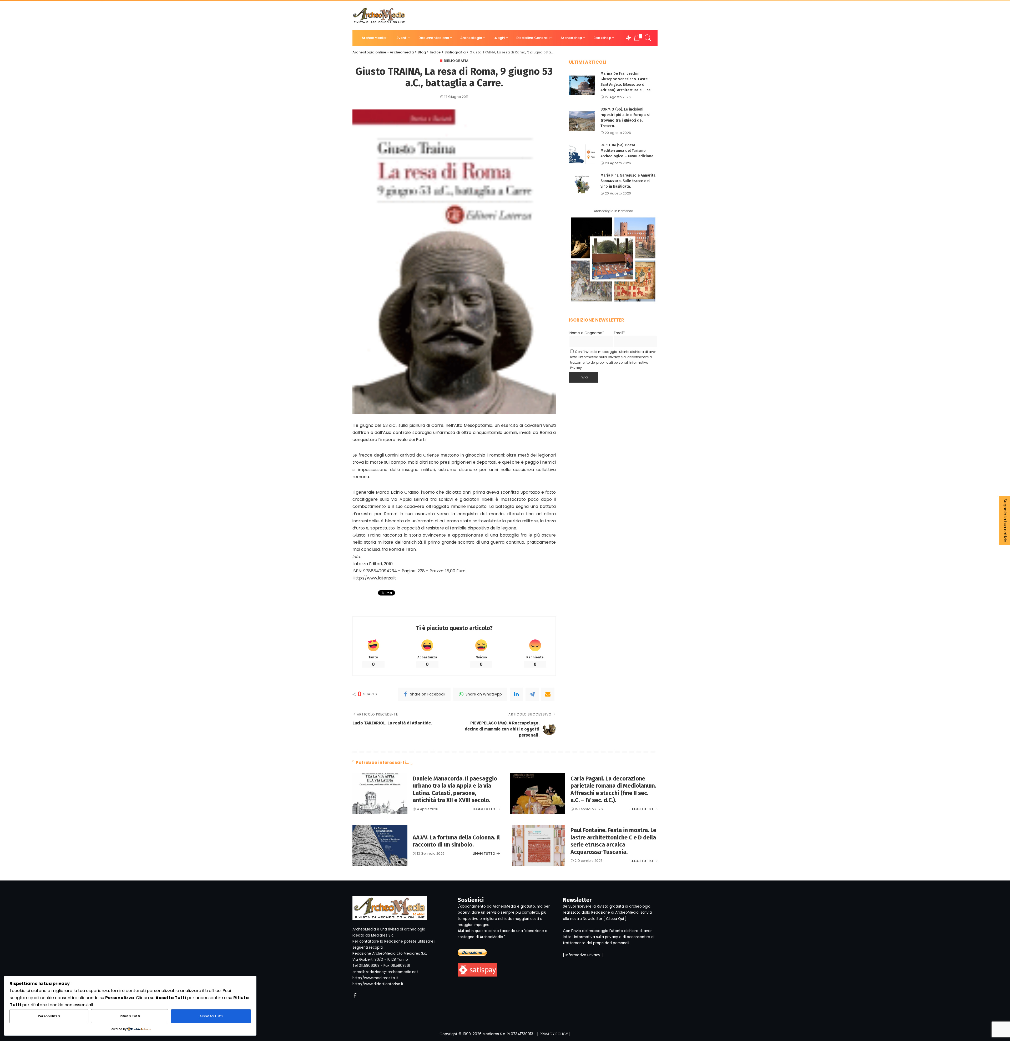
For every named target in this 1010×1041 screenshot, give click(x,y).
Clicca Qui (615, 918)
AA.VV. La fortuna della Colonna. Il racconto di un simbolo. (456, 841)
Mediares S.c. (494, 1034)
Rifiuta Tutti (130, 1016)
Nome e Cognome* (586, 333)
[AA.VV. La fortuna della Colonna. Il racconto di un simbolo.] (379, 845)
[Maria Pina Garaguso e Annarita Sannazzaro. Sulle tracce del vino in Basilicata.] (582, 184)
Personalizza (49, 1016)
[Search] (648, 38)
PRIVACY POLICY (554, 1034)
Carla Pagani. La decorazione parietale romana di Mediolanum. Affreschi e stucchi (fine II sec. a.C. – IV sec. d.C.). (613, 789)
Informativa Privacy (582, 955)
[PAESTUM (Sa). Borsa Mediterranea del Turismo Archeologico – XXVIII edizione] (582, 154)
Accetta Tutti (211, 1016)
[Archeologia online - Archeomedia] (379, 15)
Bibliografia (456, 60)
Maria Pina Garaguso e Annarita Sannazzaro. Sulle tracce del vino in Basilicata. (627, 181)
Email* (619, 333)
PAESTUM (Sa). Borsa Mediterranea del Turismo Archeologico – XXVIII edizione (626, 150)
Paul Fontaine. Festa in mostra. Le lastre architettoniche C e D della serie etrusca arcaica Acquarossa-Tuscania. (613, 841)
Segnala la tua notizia (1005, 520)
